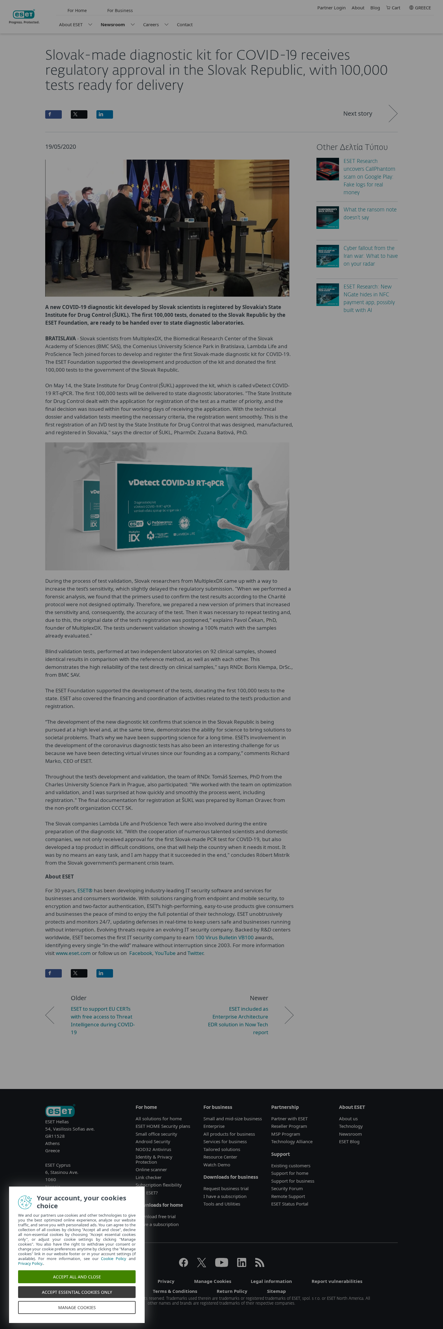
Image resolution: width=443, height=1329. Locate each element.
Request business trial (226, 1188)
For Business (120, 10)
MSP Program (285, 1134)
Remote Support (288, 1196)
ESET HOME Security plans (163, 1126)
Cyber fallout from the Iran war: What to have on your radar (371, 256)
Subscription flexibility (159, 1185)
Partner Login (331, 8)
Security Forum (287, 1188)
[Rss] (260, 1265)
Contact (185, 24)
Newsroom (113, 24)
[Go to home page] (60, 1111)
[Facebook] (184, 1265)
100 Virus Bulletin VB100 (224, 937)
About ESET (71, 24)
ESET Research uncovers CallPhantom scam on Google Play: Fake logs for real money (369, 177)
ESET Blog (349, 1141)
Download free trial (156, 1216)
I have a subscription (157, 1224)
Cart (396, 8)
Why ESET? (147, 1193)
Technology (351, 1126)
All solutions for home (159, 1118)
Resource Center (220, 1157)
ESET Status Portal (289, 1204)
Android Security (153, 1141)
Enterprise (214, 1126)
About (358, 8)
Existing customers (290, 1165)
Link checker (149, 1177)
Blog (375, 8)
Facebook (140, 953)
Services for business (225, 1141)
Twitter (194, 953)
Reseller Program (289, 1126)
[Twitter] (202, 1265)
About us (348, 1118)
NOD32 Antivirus (153, 1149)
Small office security (156, 1134)
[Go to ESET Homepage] (24, 16)
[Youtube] (222, 1265)
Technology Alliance (292, 1141)
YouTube (165, 953)
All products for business (229, 1134)
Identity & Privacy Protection (154, 1159)
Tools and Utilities (221, 1204)
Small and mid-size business (232, 1118)
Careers (151, 24)
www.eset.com (73, 953)
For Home (77, 10)
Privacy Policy (30, 1263)
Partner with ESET (289, 1118)
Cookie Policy (113, 1258)
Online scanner (151, 1169)
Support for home (289, 1173)
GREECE (423, 8)
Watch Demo (216, 1165)
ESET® (84, 890)
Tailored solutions (221, 1149)
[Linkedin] (242, 1265)
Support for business (292, 1181)
